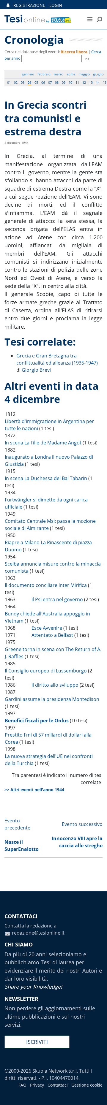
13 (91, 82)
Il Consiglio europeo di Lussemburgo (46, 670)
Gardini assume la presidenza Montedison (52, 699)
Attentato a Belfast (52, 635)
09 (63, 82)
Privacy (37, 1085)
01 (9, 82)
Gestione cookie (87, 1085)
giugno (98, 74)
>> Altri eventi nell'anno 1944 (34, 789)
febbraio (44, 74)
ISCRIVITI (37, 1041)
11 (77, 82)
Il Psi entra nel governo (57, 599)
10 (70, 82)
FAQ (22, 1085)
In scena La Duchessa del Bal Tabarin (46, 478)
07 (50, 82)
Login (55, 5)
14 (98, 82)
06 (43, 82)
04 (29, 82)
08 (57, 82)
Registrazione (29, 5)
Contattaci (58, 1085)
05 (36, 82)
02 (16, 82)
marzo (58, 74)
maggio (84, 74)
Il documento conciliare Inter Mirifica (46, 585)
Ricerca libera (74, 51)
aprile (71, 74)
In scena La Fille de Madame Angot (43, 442)
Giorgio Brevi (36, 370)
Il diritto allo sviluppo (55, 685)
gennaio (28, 74)
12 (84, 82)
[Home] (41, 19)
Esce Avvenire (47, 628)
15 (104, 82)
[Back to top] (96, 1094)
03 (22, 82)
